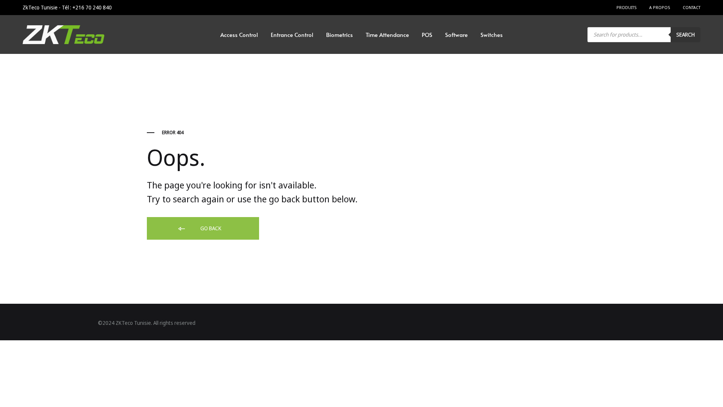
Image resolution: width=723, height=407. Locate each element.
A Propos (659, 7)
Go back (210, 228)
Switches (491, 34)
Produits (626, 7)
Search (685, 34)
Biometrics (339, 34)
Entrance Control (292, 34)
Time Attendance (387, 34)
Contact (691, 7)
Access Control (239, 34)
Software (456, 34)
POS (427, 34)
